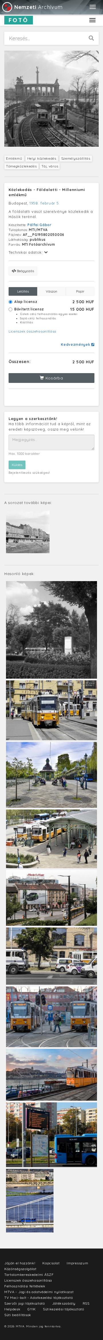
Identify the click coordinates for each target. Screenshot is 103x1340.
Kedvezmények (76, 344)
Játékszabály (64, 1303)
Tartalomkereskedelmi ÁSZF (29, 1274)
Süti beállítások (17, 1315)
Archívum (38, 7)
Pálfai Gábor (39, 225)
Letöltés (23, 291)
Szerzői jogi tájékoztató (24, 1303)
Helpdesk (12, 1309)
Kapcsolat (51, 1263)
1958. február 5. (44, 203)
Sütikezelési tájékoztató (63, 1309)
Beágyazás (25, 271)
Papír (80, 291)
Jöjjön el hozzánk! (19, 1263)
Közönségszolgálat (20, 1269)
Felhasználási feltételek (24, 1286)
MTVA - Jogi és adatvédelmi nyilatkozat (39, 1292)
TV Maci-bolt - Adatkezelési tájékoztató (38, 1297)
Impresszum (77, 1263)
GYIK (31, 1309)
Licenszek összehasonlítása (32, 331)
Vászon (51, 291)
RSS (86, 1303)
